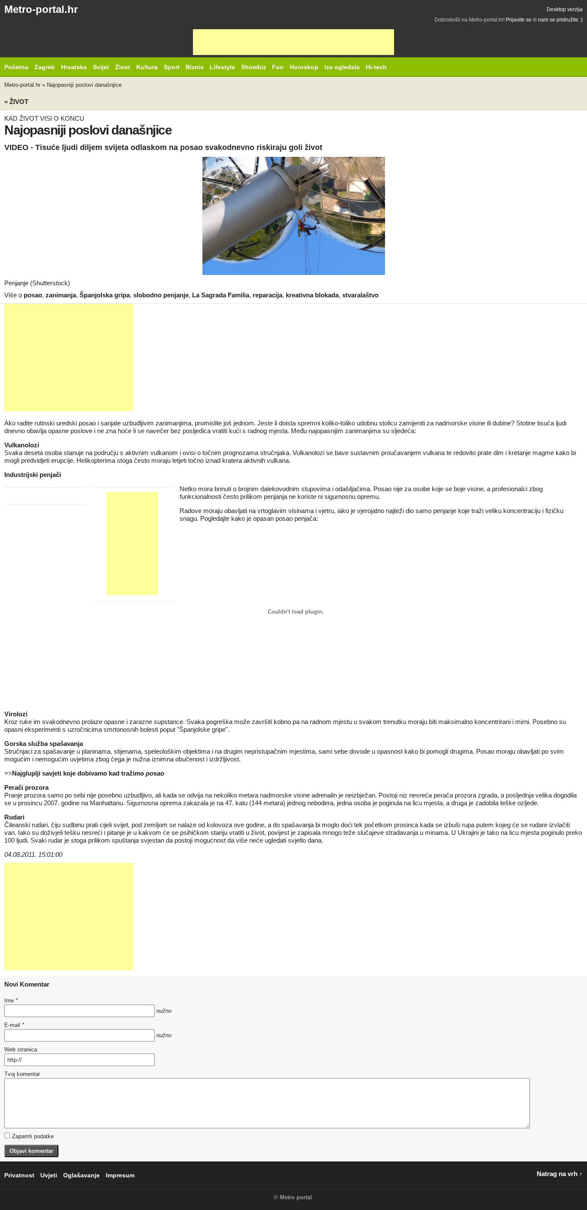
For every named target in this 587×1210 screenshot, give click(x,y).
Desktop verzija (565, 9)
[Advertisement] (293, 42)
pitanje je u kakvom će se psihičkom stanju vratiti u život (185, 832)
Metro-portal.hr (41, 9)
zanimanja (61, 295)
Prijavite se (519, 20)
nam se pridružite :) (560, 20)
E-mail (14, 1025)
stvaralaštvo (360, 295)
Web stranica (20, 1049)
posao (33, 295)
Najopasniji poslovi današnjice (84, 85)
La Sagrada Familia (220, 295)
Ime (11, 1000)
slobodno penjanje (161, 295)
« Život (16, 101)
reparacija (267, 295)
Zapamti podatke (33, 1136)
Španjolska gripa (104, 295)
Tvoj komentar (22, 1074)
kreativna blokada (312, 295)
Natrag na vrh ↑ (560, 1173)
